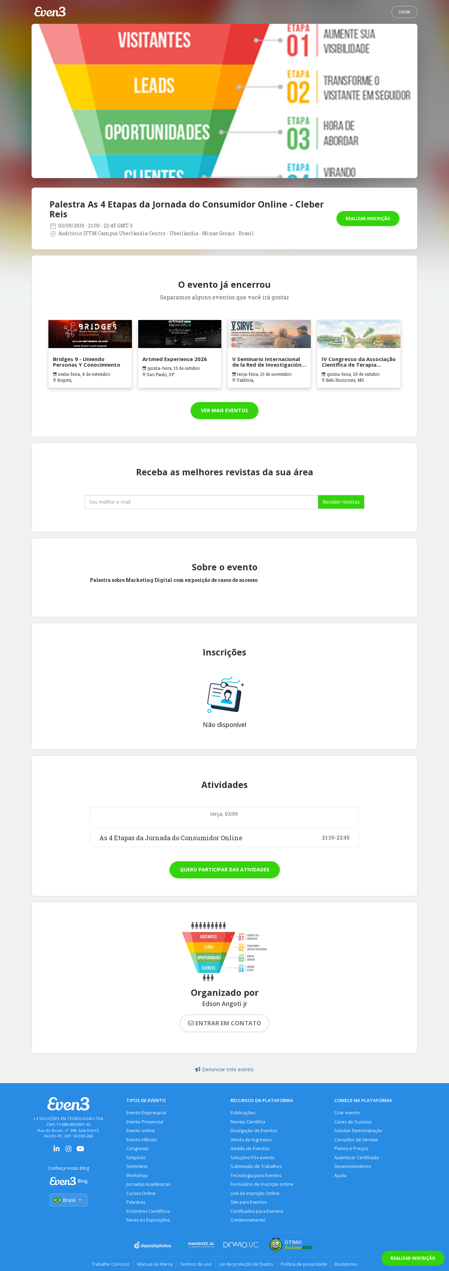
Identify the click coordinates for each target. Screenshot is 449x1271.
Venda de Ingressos (251, 1140)
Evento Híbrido (141, 1140)
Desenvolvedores (352, 1166)
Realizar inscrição (368, 219)
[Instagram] (68, 1151)
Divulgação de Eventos (253, 1131)
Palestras (135, 1202)
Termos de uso (196, 1264)
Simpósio (136, 1158)
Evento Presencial (144, 1122)
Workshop (137, 1175)
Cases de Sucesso (353, 1122)
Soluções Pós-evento (252, 1158)
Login (404, 11)
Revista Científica (247, 1122)
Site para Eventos (248, 1202)
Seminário (137, 1166)
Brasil (69, 1200)
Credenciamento (248, 1220)
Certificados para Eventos (256, 1211)
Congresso (137, 1148)
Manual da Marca (155, 1264)
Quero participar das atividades (224, 869)
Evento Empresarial (146, 1113)
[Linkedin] (56, 1151)
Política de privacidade (304, 1264)
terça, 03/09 (224, 813)
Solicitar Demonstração (358, 1131)
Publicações (242, 1113)
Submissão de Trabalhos (256, 1166)
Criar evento (347, 1113)
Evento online (140, 1131)
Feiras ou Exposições (148, 1220)
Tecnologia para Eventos (255, 1175)
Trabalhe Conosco (111, 1264)
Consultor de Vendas (356, 1140)
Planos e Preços (351, 1148)
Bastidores (346, 1264)
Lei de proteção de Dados (246, 1264)
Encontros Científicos (148, 1211)
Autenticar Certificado (356, 1158)
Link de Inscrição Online (255, 1193)
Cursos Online (141, 1193)
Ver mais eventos (224, 410)
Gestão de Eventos (249, 1148)
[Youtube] (80, 1151)
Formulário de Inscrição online (261, 1184)
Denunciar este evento (228, 1069)
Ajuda (340, 1175)
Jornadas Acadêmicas (148, 1184)
